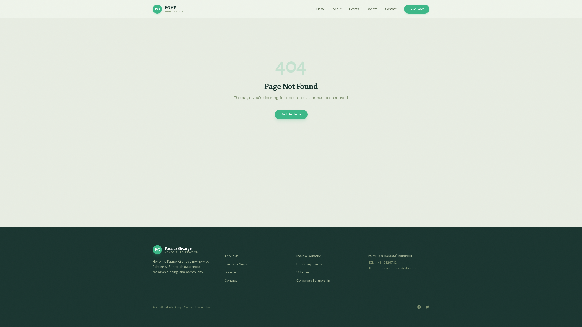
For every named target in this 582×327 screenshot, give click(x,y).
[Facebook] (419, 307)
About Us (231, 256)
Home (320, 9)
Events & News (236, 264)
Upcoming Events (309, 264)
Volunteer (303, 272)
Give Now (417, 9)
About (337, 9)
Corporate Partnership (313, 280)
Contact (390, 9)
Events (354, 9)
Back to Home (291, 114)
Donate (372, 9)
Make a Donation (309, 256)
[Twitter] (427, 307)
